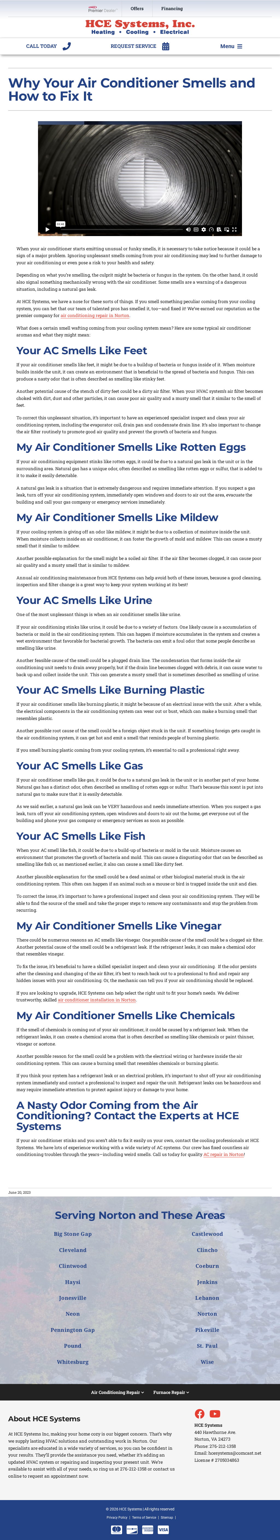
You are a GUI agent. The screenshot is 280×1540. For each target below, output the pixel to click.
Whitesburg (73, 1361)
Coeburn (207, 1265)
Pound (72, 1345)
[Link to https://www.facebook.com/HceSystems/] (199, 1414)
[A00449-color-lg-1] (140, 22)
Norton (207, 1313)
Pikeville (207, 1329)
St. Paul (207, 1345)
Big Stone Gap (73, 1233)
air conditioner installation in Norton (97, 1000)
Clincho (207, 1250)
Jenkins (207, 1282)
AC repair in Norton (223, 1154)
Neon (73, 1313)
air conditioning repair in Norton (95, 315)
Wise (207, 1361)
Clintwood (73, 1265)
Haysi (72, 1282)
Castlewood (207, 1233)
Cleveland (73, 1250)
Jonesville (72, 1297)
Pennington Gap (73, 1329)
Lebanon (207, 1297)
